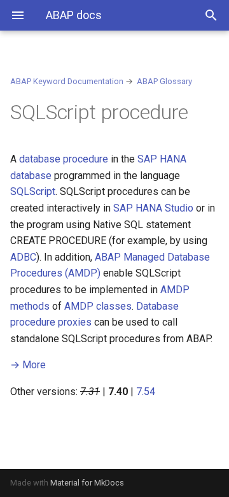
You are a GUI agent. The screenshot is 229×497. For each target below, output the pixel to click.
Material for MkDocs (87, 482)
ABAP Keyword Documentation (66, 81)
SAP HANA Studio (153, 208)
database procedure (63, 159)
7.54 (145, 391)
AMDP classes (98, 306)
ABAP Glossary (164, 81)
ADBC (23, 257)
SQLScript (32, 191)
